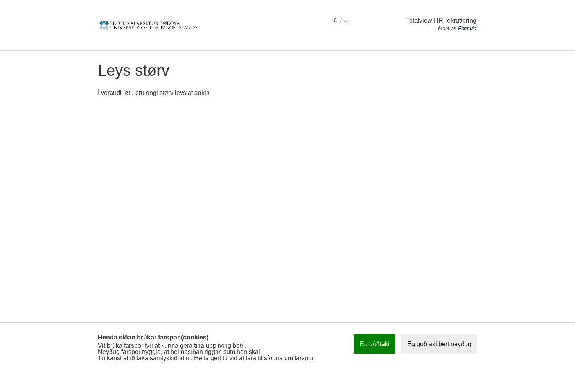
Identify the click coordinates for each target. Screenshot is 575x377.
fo (336, 20)
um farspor (299, 358)
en (346, 20)
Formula (467, 28)
